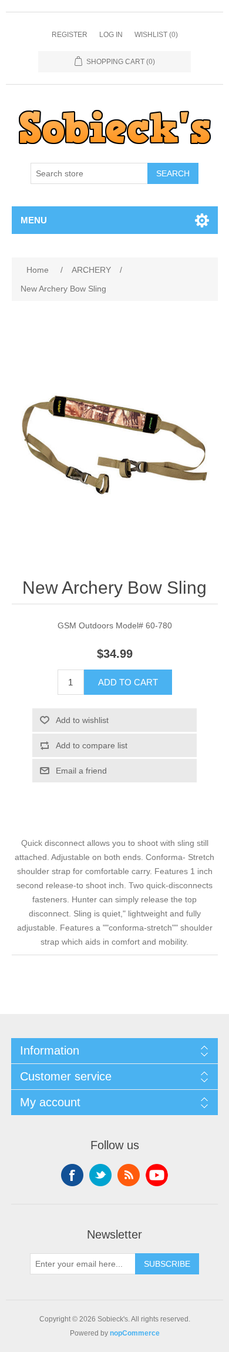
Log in (111, 35)
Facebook (72, 1175)
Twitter (100, 1175)
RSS (128, 1175)
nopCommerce (135, 1333)
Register (69, 35)
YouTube (157, 1175)
